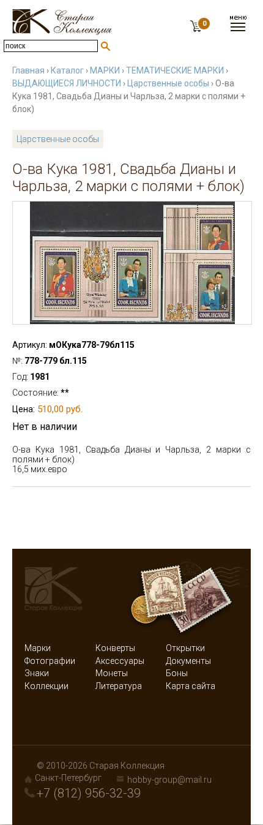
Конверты (115, 648)
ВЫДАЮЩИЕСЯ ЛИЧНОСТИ (66, 83)
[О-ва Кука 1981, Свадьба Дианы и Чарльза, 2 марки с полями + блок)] (132, 263)
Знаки (36, 673)
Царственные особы (168, 83)
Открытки (185, 648)
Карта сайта (190, 686)
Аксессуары (119, 661)
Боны (177, 673)
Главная (28, 70)
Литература (118, 686)
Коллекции (46, 686)
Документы (188, 661)
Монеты (111, 673)
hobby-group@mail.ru (169, 780)
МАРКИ (105, 70)
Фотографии (49, 661)
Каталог (67, 70)
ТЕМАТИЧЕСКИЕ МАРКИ (175, 70)
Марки (37, 648)
